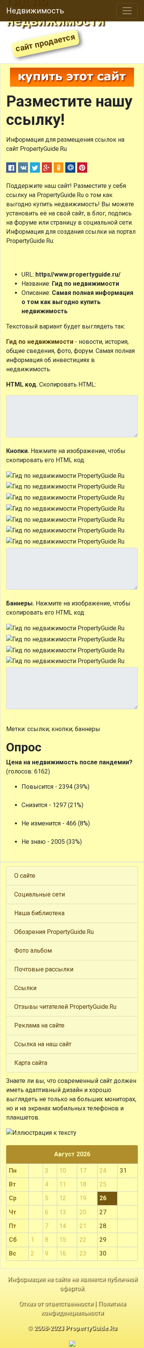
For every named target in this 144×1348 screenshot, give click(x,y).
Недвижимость (35, 10)
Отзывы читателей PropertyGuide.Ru (65, 1006)
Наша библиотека (39, 913)
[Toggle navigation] (127, 10)
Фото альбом (33, 950)
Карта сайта (30, 1062)
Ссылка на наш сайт (42, 1044)
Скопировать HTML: (67, 384)
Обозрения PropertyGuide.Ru (54, 931)
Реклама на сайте (39, 1025)
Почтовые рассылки (43, 969)
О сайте (24, 875)
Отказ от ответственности (56, 1303)
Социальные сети (39, 894)
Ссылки (25, 988)
